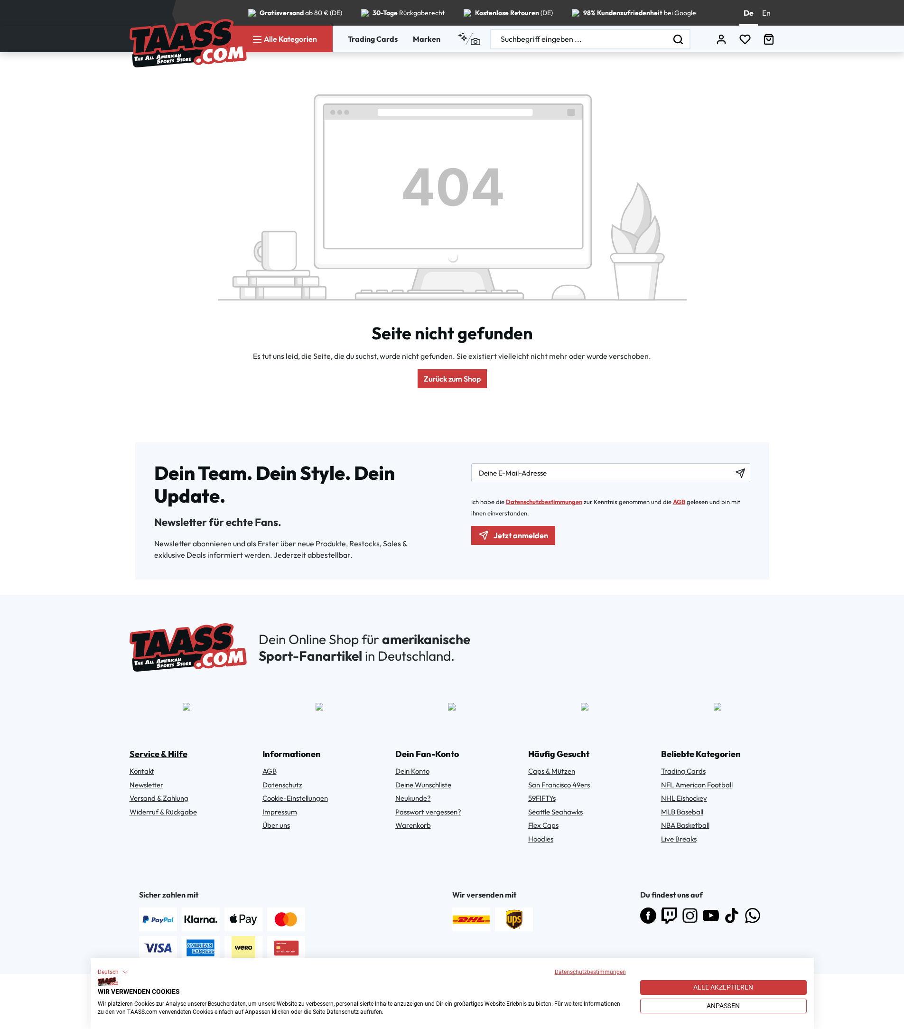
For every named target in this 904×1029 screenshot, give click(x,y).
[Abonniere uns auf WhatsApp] (753, 915)
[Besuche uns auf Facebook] (648, 915)
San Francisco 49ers (559, 784)
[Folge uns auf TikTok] (732, 915)
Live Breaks (679, 838)
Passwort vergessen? (428, 811)
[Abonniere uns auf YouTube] (711, 915)
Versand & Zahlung (159, 798)
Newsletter (146, 784)
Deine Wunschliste (423, 784)
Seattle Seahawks (555, 811)
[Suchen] (678, 39)
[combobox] (579, 39)
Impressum (279, 811)
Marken (426, 39)
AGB (679, 501)
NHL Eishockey (684, 798)
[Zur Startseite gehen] (188, 43)
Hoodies (540, 838)
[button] (113, 972)
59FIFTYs (542, 798)
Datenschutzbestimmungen (590, 972)
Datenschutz (282, 784)
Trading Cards (373, 39)
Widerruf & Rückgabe (163, 811)
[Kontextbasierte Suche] (469, 39)
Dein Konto (412, 771)
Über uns (276, 825)
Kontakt (142, 771)
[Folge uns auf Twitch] (669, 915)
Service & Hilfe (158, 753)
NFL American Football (697, 784)
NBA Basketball (685, 825)
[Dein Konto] (721, 39)
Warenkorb (413, 825)
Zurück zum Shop (452, 379)
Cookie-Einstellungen (295, 798)
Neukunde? (413, 798)
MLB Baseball (682, 811)
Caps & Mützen (551, 771)
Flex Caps (543, 825)
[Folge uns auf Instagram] (690, 915)
